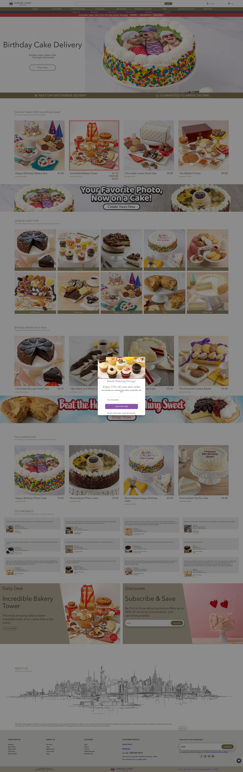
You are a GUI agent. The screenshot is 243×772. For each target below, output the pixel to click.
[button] (121, 406)
